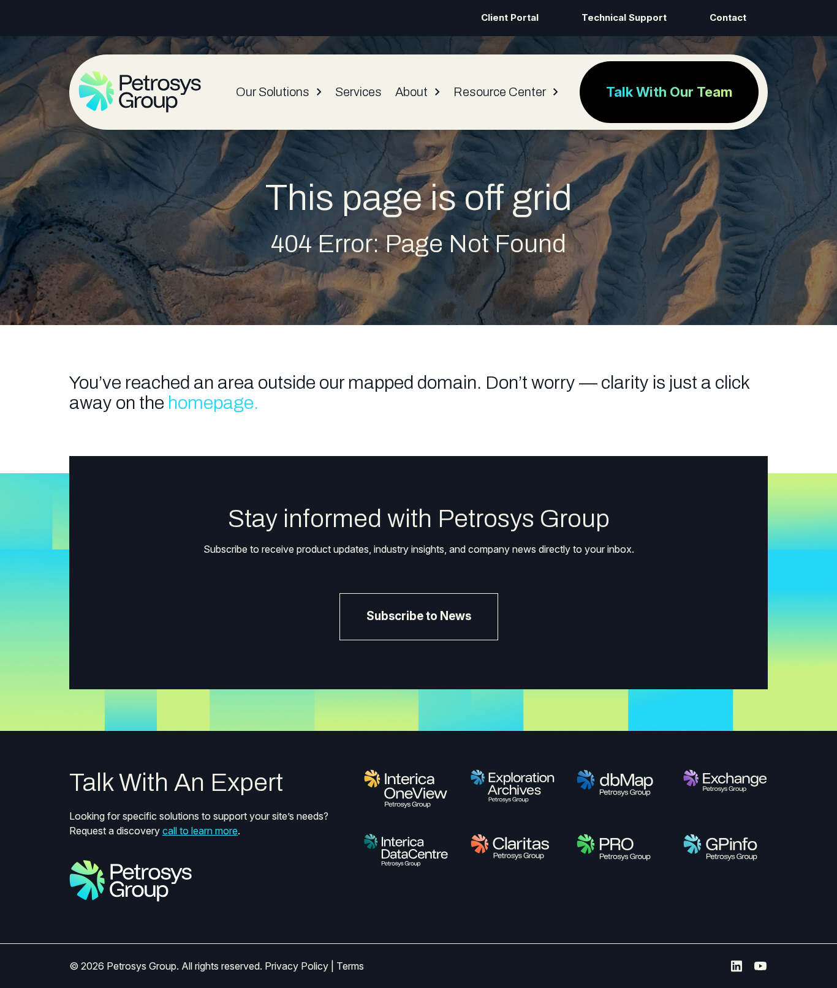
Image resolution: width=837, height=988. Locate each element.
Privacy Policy (296, 966)
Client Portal (510, 17)
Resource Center (499, 92)
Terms (350, 966)
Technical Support (624, 17)
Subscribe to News (418, 616)
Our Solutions (272, 92)
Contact (728, 17)
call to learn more (200, 831)
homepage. (213, 403)
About (411, 92)
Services (358, 92)
